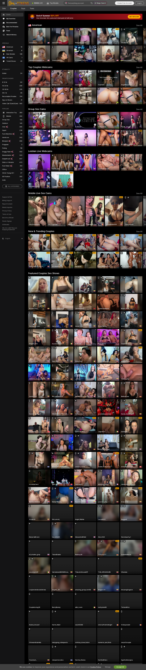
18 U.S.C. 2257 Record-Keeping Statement (9, 228)
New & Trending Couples (41, 231)
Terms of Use (6, 214)
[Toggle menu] (3, 3)
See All (139, 25)
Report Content (7, 204)
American (37, 25)
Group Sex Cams (37, 109)
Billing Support (7, 200)
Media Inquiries (7, 207)
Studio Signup (7, 221)
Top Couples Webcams (40, 67)
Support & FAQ (7, 197)
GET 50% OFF (134, 17)
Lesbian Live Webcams (40, 151)
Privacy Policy (7, 211)
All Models (5, 224)
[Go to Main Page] (18, 3)
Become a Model (7, 218)
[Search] (91, 3)
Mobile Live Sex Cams (40, 193)
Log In (139, 3)
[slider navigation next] (140, 45)
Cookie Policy (95, 667)
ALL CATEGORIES (13, 186)
